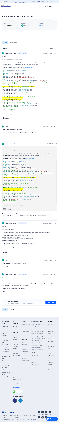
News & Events (51, 331)
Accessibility (24, 353)
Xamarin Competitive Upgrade (38, 336)
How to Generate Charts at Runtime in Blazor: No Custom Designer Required (20, 2)
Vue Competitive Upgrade (37, 333)
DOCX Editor (15, 348)
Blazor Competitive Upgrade (37, 324)
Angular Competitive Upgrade (38, 326)
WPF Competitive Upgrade (37, 340)
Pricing (14, 328)
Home (3, 12)
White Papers (24, 344)
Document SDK (5, 349)
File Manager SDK (6, 347)
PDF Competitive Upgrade (37, 342)
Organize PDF (15, 344)
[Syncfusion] (8, 412)
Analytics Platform (6, 363)
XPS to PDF (15, 342)
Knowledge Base (25, 326)
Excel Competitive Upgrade (37, 347)
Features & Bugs (25, 331)
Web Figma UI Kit (35, 364)
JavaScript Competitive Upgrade (38, 329)
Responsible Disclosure (7, 417)
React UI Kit (33, 357)
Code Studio (5, 360)
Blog (49, 329)
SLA (22, 333)
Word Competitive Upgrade (37, 345)
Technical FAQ (25, 349)
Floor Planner (15, 346)
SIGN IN (5, 309)
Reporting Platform (6, 365)
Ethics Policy (16, 417)
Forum (7, 12)
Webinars (24, 358)
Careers (49, 333)
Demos (49, 344)
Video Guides (51, 355)
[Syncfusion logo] (6, 6)
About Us (50, 324)
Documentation (51, 346)
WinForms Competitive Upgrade (38, 338)
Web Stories (24, 356)
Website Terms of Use (22, 415)
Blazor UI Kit (34, 360)
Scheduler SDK (5, 335)
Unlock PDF (15, 335)
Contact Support (50, 302)
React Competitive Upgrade (37, 331)
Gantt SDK (4, 338)
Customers (50, 326)
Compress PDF (16, 339)
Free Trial (15, 326)
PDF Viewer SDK (5, 351)
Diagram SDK (5, 344)
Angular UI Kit (34, 362)
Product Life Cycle (25, 336)
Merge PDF (15, 337)
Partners (49, 338)
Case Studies (24, 347)
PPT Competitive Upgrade (37, 349)
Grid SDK (4, 331)
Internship (50, 336)
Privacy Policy (5, 415)
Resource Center (25, 360)
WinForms (12, 12)
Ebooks (23, 342)
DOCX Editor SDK (6, 354)
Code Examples (25, 351)
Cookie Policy (13, 415)
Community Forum (26, 324)
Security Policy (32, 415)
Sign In (51, 6)
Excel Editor (15, 351)
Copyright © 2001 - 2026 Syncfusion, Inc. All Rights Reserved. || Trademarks (19, 419)
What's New (50, 362)
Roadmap (50, 364)
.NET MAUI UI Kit (34, 355)
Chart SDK (4, 333)
